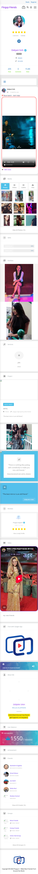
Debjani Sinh (11, 89)
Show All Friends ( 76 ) (19, 805)
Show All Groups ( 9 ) (19, 845)
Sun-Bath (13, 781)
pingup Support (18, 522)
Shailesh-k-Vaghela (16, 765)
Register (33, 2)
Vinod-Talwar (14, 773)
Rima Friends (14, 820)
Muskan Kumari (15, 796)
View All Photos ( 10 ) (19, 230)
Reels (27, 2)
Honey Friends (14, 828)
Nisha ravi (13, 788)
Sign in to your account (11, 668)
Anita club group (15, 836)
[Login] (31, 7)
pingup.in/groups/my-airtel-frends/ (22, 411)
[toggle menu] (5, 82)
